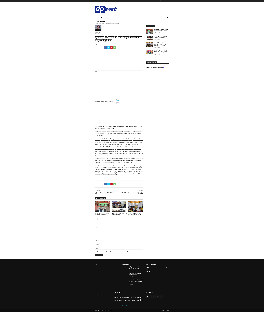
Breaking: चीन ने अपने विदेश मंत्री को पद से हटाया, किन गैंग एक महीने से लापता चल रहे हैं (136, 281)
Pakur (97, 211)
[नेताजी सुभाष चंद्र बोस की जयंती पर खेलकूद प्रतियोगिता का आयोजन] (124, 268)
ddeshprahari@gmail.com (125, 305)
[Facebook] (160, 1)
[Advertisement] (119, 60)
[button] (167, 17)
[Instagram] (162, 1)
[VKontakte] (161, 297)
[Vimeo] (166, 1)
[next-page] (98, 219)
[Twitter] (164, 1)
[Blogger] (147, 297)
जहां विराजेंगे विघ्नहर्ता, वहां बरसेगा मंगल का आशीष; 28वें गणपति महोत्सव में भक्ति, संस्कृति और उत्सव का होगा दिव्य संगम (135, 214)
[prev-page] (96, 219)
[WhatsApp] (114, 47)
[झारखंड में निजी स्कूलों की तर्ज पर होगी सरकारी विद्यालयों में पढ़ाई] (124, 275)
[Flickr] (154, 297)
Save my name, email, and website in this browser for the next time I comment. (114, 251)
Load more (157, 57)
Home (96, 23)
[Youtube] (168, 1)
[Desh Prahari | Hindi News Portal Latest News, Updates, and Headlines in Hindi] (106, 9)
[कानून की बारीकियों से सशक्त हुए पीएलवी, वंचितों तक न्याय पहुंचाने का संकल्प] (119, 206)
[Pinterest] (111, 47)
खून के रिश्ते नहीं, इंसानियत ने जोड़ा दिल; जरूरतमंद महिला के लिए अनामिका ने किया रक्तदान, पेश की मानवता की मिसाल (161, 51)
